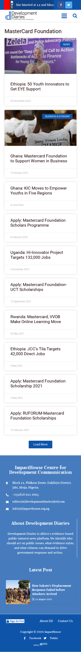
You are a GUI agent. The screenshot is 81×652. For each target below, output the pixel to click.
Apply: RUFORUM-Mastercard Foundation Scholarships (37, 415)
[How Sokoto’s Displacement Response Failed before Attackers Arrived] (18, 592)
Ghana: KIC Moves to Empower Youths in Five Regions (38, 190)
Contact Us (65, 621)
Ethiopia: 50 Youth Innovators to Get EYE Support (39, 86)
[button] (40, 444)
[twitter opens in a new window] (68, 5)
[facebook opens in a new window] (60, 5)
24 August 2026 (43, 599)
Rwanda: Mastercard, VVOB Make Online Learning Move (35, 319)
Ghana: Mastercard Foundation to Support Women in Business (38, 158)
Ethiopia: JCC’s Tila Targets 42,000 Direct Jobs (35, 351)
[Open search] (75, 15)
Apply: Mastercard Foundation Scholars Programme (38, 223)
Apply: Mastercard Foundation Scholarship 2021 (38, 383)
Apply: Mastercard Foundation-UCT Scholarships (38, 287)
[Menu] (64, 16)
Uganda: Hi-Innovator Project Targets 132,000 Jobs (36, 255)
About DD (46, 621)
